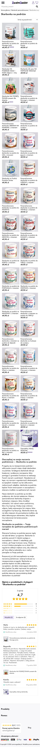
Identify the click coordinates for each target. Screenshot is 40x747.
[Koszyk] (36, 2)
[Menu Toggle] (2, 2)
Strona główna (5, 10)
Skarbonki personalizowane (19, 10)
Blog (29, 727)
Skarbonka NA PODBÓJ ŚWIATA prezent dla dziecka (23, 672)
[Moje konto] (33, 2)
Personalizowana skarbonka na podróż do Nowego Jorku (22, 639)
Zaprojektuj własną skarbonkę (18, 692)
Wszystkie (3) (9, 617)
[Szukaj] (37, 6)
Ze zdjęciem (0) (21, 617)
